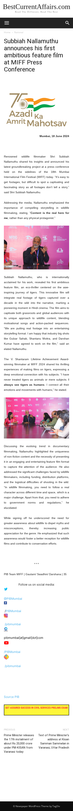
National (18, 32)
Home (7, 32)
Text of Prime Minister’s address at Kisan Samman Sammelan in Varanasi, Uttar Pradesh (53, 741)
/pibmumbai (13, 624)
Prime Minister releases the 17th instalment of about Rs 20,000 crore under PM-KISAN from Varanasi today (19, 743)
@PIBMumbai (13, 598)
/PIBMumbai (12, 652)
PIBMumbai (13, 611)
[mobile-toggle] (6, 23)
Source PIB (11, 697)
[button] (67, 23)
